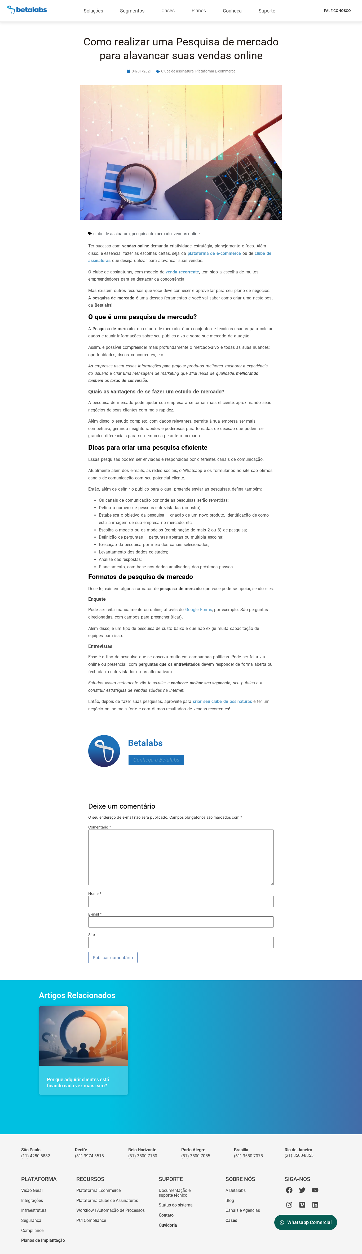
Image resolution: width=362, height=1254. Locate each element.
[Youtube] (315, 1190)
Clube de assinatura (177, 71)
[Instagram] (289, 1204)
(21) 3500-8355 (299, 1155)
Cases (168, 10)
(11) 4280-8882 (35, 1155)
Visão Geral (32, 1190)
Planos (199, 10)
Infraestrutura (34, 1210)
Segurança (31, 1220)
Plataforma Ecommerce (98, 1190)
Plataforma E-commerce (215, 71)
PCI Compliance (91, 1220)
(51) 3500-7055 (195, 1155)
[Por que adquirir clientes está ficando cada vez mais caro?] (84, 1036)
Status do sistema (176, 1205)
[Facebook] (289, 1190)
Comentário (99, 827)
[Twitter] (302, 1190)
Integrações (32, 1200)
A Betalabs (236, 1190)
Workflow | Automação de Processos (110, 1210)
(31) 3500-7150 (142, 1155)
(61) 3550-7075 (248, 1155)
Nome (94, 893)
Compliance (32, 1230)
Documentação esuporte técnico (175, 1193)
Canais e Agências (243, 1210)
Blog (230, 1200)
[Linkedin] (315, 1204)
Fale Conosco (337, 10)
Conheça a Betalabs (156, 760)
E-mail (95, 914)
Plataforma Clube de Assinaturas (107, 1200)
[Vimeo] (302, 1204)
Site (91, 935)
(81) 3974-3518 (89, 1155)
